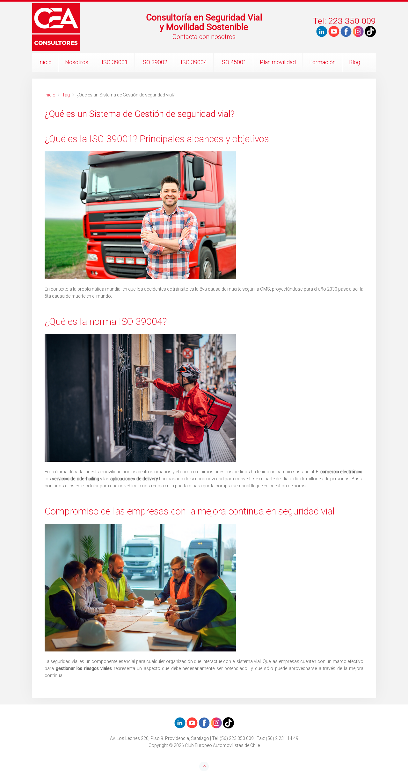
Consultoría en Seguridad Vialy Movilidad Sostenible (204, 22)
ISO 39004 (194, 62)
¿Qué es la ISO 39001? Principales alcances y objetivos (157, 138)
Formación (322, 62)
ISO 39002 (154, 62)
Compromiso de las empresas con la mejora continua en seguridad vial (191, 511)
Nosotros (76, 62)
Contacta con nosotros (204, 37)
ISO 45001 (233, 62)
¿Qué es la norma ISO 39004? (106, 321)
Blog (354, 62)
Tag (66, 94)
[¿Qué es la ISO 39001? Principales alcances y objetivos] (204, 215)
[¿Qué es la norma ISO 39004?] (204, 398)
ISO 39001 (115, 62)
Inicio (45, 62)
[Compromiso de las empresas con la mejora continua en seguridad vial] (204, 587)
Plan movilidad (278, 62)
